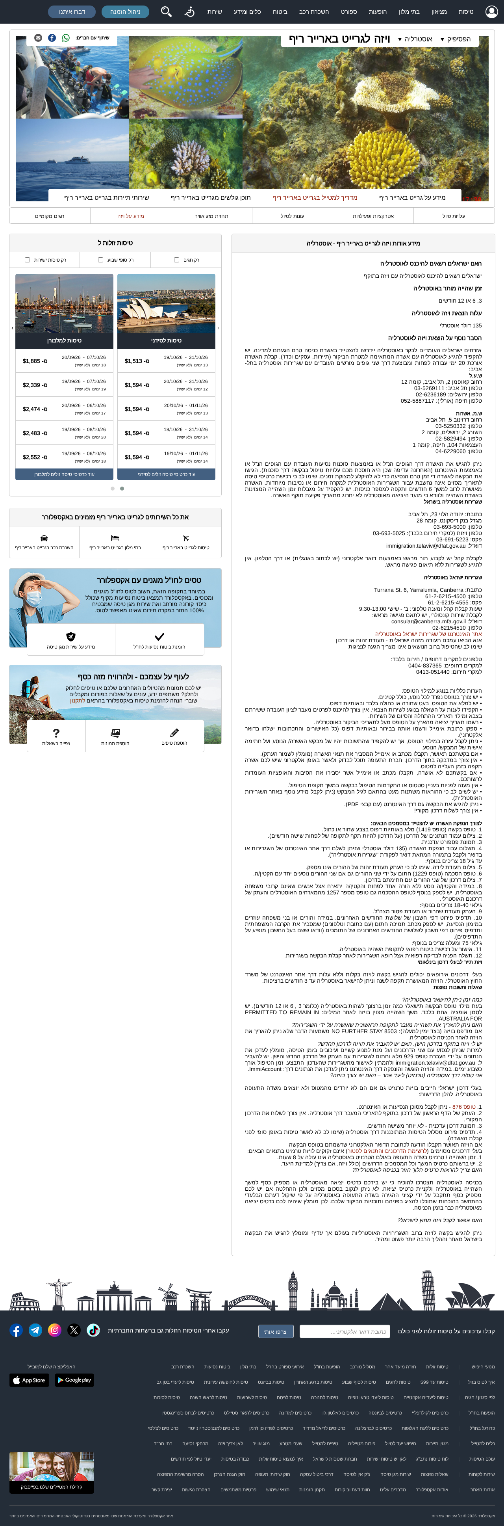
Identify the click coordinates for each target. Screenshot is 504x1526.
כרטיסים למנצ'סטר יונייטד (213, 1428)
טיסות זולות (438, 1331)
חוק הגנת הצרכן (229, 1474)
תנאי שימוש (277, 1490)
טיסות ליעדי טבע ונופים (371, 1397)
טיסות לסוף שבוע (359, 1382)
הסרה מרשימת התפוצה (180, 1474)
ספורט (349, 11)
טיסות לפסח (289, 1397)
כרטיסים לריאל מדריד (324, 1428)
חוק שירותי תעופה (272, 1474)
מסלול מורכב (362, 1367)
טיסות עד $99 (434, 1382)
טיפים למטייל (325, 1443)
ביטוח (280, 11)
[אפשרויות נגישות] (189, 12)
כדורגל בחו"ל (482, 1428)
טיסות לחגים (398, 1382)
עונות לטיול (292, 216)
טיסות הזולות (181, 1330)
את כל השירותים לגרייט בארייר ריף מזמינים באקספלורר (115, 517)
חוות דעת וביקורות (352, 1490)
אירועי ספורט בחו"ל (285, 1367)
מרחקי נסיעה (195, 1443)
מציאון (439, 11)
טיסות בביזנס (271, 1382)
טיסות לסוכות (167, 1397)
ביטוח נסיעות (217, 1367)
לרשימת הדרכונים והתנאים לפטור (387, 1151)
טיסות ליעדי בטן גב (175, 1382)
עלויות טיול (454, 216)
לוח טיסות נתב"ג (432, 1459)
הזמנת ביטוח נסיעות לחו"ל (159, 647)
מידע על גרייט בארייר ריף (412, 197)
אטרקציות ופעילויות (373, 216)
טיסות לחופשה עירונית (226, 1382)
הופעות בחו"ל (327, 1367)
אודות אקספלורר (432, 1490)
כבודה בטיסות (235, 1459)
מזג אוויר (261, 1443)
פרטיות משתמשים (238, 1490)
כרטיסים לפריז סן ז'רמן (271, 1428)
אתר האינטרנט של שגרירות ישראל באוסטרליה (428, 634)
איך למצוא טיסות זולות (281, 1459)
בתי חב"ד (163, 1443)
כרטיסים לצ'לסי (163, 1428)
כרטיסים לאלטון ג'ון (340, 1413)
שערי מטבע (291, 1443)
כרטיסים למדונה (295, 1413)
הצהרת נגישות (196, 1490)
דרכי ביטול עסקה (317, 1474)
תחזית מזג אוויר (211, 216)
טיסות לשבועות (252, 1397)
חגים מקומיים (50, 216)
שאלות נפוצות (434, 1474)
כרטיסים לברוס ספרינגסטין (187, 1413)
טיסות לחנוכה (324, 1397)
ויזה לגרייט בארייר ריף (339, 39)
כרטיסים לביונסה (385, 1413)
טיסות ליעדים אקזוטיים (426, 1397)
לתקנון (77, 700)
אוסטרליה (418, 39)
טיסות (466, 11)
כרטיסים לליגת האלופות (425, 1428)
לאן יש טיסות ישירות (386, 1459)
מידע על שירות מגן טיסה (71, 647)
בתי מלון (409, 11)
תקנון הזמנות (312, 1490)
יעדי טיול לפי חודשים (191, 1459)
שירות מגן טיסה (395, 1474)
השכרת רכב (314, 11)
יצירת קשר (162, 1490)
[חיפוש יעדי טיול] (166, 12)
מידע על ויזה (130, 216)
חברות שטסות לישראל (335, 1459)
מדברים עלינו (393, 1490)
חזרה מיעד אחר (400, 1367)
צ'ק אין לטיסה (357, 1474)
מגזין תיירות (437, 1443)
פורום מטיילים (361, 1443)
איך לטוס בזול (481, 1382)
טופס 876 (464, 1107)
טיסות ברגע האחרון (313, 1382)
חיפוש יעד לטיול (400, 1443)
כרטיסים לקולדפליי (430, 1413)
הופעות (378, 11)
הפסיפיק (459, 39)
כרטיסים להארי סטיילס (246, 1413)
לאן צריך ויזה (230, 1443)
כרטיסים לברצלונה (373, 1428)
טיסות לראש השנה (208, 1397)
